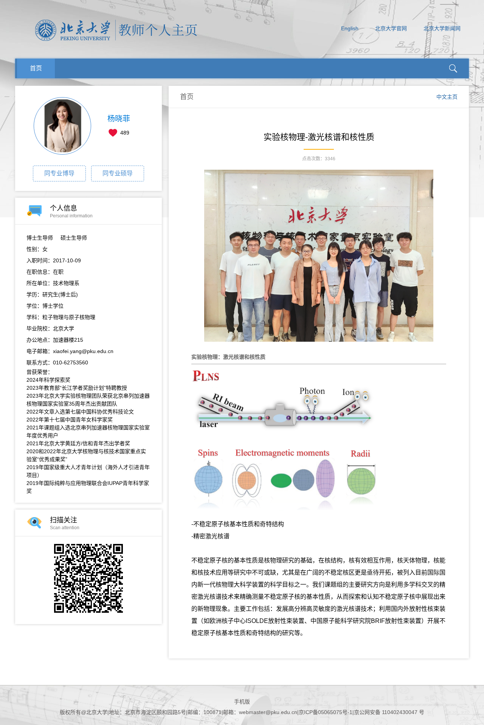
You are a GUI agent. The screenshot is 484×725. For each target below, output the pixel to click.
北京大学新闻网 (442, 28)
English (349, 28)
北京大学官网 (391, 28)
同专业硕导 (117, 173)
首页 (36, 68)
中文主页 (447, 97)
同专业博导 (59, 173)
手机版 (242, 702)
